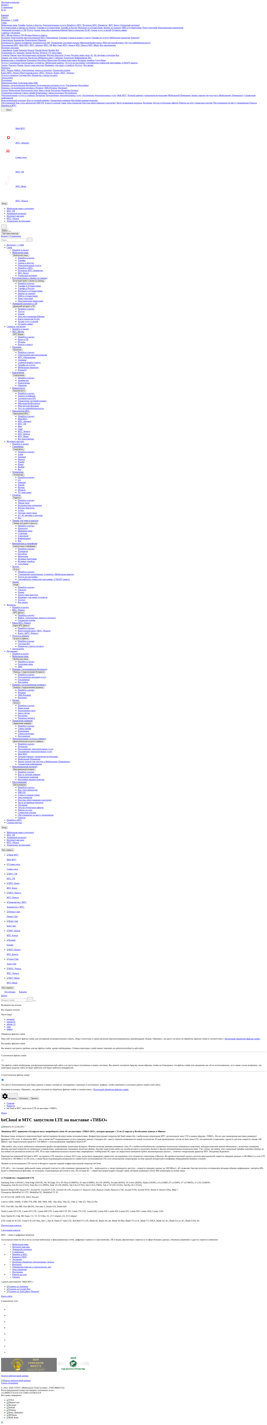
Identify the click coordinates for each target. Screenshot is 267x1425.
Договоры (147, 103)
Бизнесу (5, 5)
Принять (34, 1098)
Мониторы (52, 60)
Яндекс (35, 53)
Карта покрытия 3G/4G (79, 30)
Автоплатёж (7, 78)
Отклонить (23, 1098)
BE (2, 996)
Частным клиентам (10, 2)
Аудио (67, 55)
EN (5, 996)
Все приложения (108, 45)
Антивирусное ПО (41, 43)
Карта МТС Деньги (10, 73)
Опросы (253, 103)
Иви (55, 45)
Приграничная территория (170, 27)
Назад (4, 1113)
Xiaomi (38, 50)
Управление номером (11, 93)
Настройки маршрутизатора (84, 100)
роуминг (11, 1019)
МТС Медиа (7, 35)
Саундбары (100, 60)
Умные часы (16, 55)
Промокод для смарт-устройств (59, 65)
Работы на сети (186, 103)
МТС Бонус (114, 25)
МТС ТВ (48, 45)
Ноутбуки (42, 60)
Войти (4, 231)
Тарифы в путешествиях (48, 27)
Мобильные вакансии (119, 37)
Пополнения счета (29, 90)
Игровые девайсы (86, 60)
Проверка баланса (69, 90)
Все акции (88, 65)
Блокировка (41, 93)
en (5, 10)
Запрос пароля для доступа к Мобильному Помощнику (217, 95)
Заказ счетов (44, 90)
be (2, 10)
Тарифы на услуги (100, 37)
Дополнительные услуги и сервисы (18, 95)
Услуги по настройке (75, 63)
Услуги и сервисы (9, 75)
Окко (59, 45)
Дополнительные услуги (55, 25)
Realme (51, 50)
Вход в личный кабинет (38, 100)
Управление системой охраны (65, 43)
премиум (11, 1022)
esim (9, 1027)
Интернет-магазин (10, 48)
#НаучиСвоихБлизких (113, 43)
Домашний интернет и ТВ (13, 30)
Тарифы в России (69, 27)
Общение (41, 40)
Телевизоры (6, 53)
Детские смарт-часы (80, 55)
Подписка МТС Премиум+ (95, 25)
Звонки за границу (112, 27)
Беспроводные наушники (34, 55)
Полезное (5, 37)
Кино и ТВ (18, 35)
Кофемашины (81, 58)
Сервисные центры (203, 103)
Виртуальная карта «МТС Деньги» (36, 73)
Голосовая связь (25, 83)
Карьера (5, 15)
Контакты (17, 1264)
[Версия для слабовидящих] (3, 12)
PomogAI (135, 37)
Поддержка (6, 80)
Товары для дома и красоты (14, 58)
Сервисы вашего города (79, 37)
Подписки (40, 95)
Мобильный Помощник (179, 95)
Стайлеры (58, 58)
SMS (35, 83)
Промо (20, 65)
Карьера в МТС (19, 1257)
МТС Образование (49, 37)
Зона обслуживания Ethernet (54, 30)
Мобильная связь (9, 25)
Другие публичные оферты (166, 103)
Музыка (28, 35)
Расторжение (71, 93)
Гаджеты (5, 55)
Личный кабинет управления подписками (147, 95)
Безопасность (7, 43)
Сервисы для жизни (11, 32)
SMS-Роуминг (51, 88)
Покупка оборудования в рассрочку (99, 103)
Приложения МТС (10, 45)
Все (57, 50)
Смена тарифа (28, 93)
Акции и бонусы (34, 25)
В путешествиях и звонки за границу (18, 27)
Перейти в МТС (74, 25)
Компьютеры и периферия (13, 60)
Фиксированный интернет (13, 100)
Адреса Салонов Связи (55, 103)
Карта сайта (6, 1296)
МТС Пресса (82, 45)
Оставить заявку (119, 30)
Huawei (31, 50)
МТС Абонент (36, 45)
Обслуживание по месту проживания (231, 103)
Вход (4, 204)
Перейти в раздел (20, 250)
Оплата (4, 90)
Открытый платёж (61, 70)
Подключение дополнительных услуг (63, 95)
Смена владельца (56, 93)
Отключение (72, 85)
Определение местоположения (25, 37)
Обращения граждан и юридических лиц (31, 1267)
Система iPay (25, 75)
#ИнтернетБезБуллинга (91, 43)
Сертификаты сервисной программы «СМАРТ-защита (112, 63)
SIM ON (40, 103)
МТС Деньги (69, 45)
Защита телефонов (23, 43)
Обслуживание (8, 103)
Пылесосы (33, 58)
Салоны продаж (14, 822)
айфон (10, 1029)
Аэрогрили (68, 58)
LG (14, 53)
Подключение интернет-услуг (51, 85)
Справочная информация (30, 764)
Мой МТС (24, 45)
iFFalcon (44, 53)
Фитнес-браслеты (55, 55)
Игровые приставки (67, 60)
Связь (4, 22)
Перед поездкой (149, 27)
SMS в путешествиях (132, 27)
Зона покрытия (74, 103)
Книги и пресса (39, 35)
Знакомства (18, 40)
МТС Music (93, 45)
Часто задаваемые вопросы (129, 103)
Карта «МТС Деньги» (64, 73)
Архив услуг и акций (101, 30)
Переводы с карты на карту (45, 75)
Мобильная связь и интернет (20, 208)
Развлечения (7, 40)
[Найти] (30, 999)
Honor (45, 50)
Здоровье (63, 37)
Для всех (12, 65)
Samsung (23, 50)
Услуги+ (79, 65)
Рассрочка (56, 90)
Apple (15, 50)
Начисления (14, 90)
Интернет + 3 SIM (9, 20)
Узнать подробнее (9, 1383)
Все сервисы (7, 850)
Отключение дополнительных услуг (99, 95)
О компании (7, 7)
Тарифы (21, 25)
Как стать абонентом (26, 103)
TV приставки (55, 53)
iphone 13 (11, 1024)
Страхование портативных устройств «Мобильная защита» (36, 63)
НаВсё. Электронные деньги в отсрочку (33, 70)
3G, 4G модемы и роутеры (102, 55)
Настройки (83, 85)
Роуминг (39, 88)
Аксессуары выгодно (34, 65)
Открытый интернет (130, 25)
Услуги (30, 30)
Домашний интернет (16, 213)
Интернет (62, 88)
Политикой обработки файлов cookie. (242, 1039)
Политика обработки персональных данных (33, 1262)
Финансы (6, 68)
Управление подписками (18, 221)
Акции (37, 30)
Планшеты (32, 60)
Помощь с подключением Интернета (18, 85)
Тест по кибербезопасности (137, 43)
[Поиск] (29, 240)
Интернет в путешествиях (90, 27)
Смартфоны (6, 50)
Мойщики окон (45, 58)
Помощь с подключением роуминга (18, 88)
